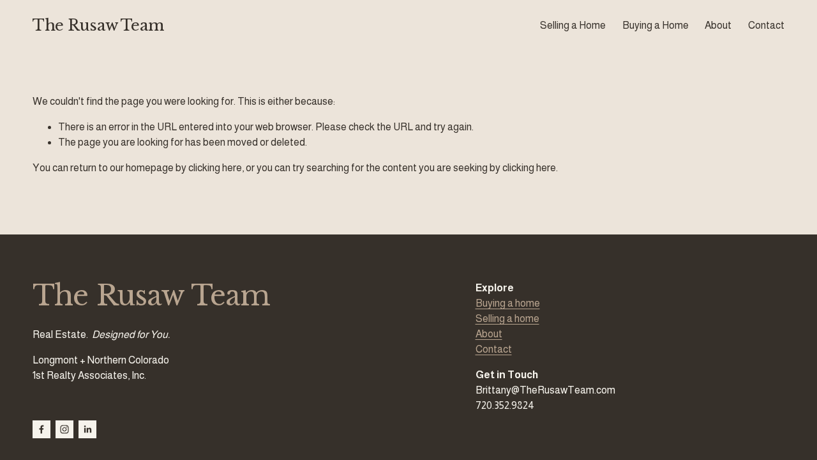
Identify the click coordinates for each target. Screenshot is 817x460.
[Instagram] (64, 429)
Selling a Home (573, 25)
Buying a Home (655, 25)
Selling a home (507, 318)
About (718, 25)
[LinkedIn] (87, 429)
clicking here (215, 167)
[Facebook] (41, 429)
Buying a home (508, 303)
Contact (766, 25)
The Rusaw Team (98, 25)
